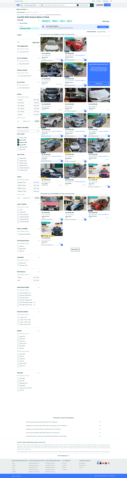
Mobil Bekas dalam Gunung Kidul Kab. (53, 14)
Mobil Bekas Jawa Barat (33, 465)
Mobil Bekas (27, 14)
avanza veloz (35, 12)
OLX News (64, 469)
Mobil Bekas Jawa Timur (34, 469)
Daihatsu (14, 465)
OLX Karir (64, 467)
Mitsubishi (14, 471)
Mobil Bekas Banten (33, 467)
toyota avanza (28, 12)
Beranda (19, 14)
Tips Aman (81, 467)
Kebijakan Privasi (82, 465)
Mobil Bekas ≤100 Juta (50, 463)
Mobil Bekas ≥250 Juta (50, 471)
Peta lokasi (18, 476)
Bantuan (13, 476)
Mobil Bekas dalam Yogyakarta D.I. (38, 14)
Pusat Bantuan (82, 463)
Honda (13, 467)
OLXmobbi (64, 465)
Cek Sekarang (103, 27)
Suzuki (13, 469)
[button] (19, 1)
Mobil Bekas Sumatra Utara (34, 471)
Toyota (13, 463)
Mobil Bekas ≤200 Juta (50, 467)
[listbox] (49, 21)
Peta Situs (64, 463)
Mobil (23, 14)
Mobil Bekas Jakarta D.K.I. (34, 463)
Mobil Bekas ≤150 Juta (50, 465)
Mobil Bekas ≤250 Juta (50, 469)
